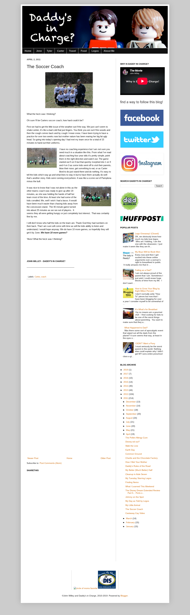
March (129, 518)
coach (43, 277)
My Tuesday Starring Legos (138, 478)
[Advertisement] (81, 446)
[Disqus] (69, 320)
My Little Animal (132, 505)
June (128, 426)
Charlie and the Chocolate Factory (141, 458)
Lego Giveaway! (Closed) (147, 233)
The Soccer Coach (134, 509)
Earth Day (130, 450)
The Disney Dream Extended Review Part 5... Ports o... (142, 491)
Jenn (39, 51)
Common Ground (133, 454)
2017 (126, 374)
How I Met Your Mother (136, 462)
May (128, 430)
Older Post (106, 458)
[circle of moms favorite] (85, 588)
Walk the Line (131, 446)
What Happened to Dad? (136, 327)
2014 (126, 386)
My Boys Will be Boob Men (147, 252)
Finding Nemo (132, 482)
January (130, 526)
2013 (126, 390)
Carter (60, 51)
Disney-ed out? (132, 441)
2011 (126, 398)
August (129, 418)
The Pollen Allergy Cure (136, 437)
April (128, 434)
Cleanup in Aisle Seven (136, 474)
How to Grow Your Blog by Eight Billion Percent (147, 289)
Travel (72, 51)
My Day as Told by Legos (137, 501)
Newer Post (32, 458)
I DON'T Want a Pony (145, 343)
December (131, 401)
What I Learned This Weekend (139, 486)
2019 (126, 370)
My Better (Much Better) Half (138, 470)
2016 (126, 378)
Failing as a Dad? (143, 270)
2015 (126, 382)
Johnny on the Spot (134, 497)
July (128, 422)
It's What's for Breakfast (146, 309)
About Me (109, 51)
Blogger (124, 595)
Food (84, 51)
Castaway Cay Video (135, 513)
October (130, 410)
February (130, 522)
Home (28, 51)
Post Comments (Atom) (51, 463)
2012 (126, 394)
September (131, 414)
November (131, 405)
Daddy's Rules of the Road (138, 466)
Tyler (49, 51)
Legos (95, 51)
